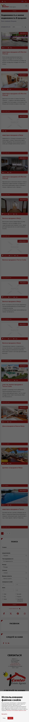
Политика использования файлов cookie (16, 710)
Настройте (4, 714)
